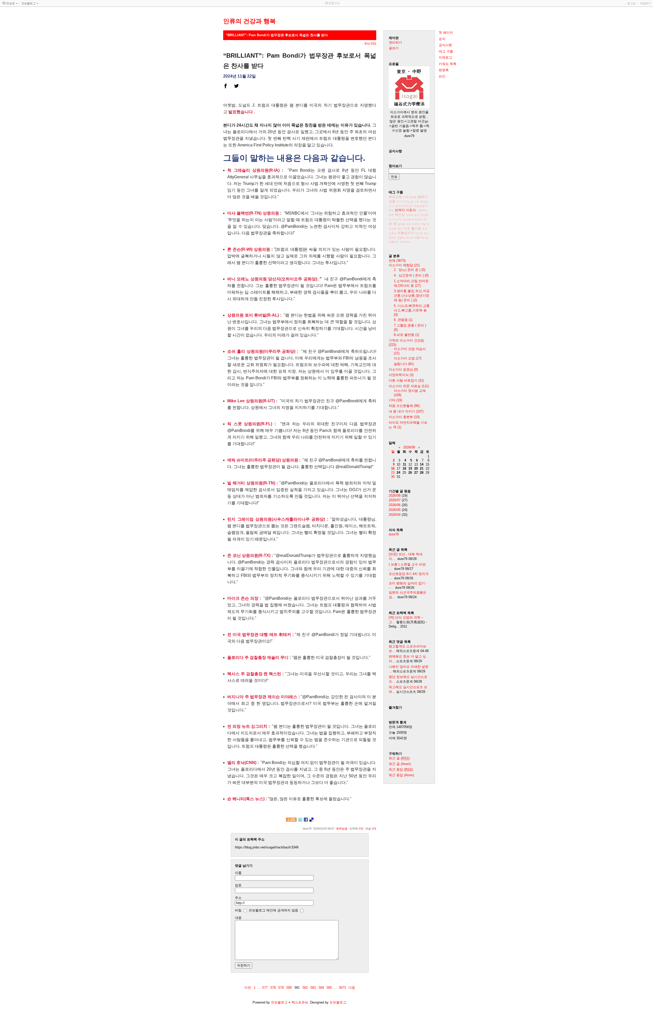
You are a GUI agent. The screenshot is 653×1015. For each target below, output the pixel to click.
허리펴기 (417, 219)
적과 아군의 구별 (415, 224)
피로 (400, 228)
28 (421, 472)
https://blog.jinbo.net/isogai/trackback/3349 (266, 847)
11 (404, 464)
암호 (238, 885)
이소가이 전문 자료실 (409, 386)
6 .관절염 (403, 320)
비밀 (238, 910)
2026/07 (394, 500)
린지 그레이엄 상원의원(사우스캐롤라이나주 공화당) (276, 519)
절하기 (423, 197)
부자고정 (395, 197)
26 (410, 472)
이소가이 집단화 (401, 219)
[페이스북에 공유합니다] (306, 820)
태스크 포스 (422, 233)
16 (393, 468)
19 (410, 468)
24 (398, 472)
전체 (397, 260)
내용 (238, 918)
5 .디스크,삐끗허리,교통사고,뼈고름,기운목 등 (412, 310)
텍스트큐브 (300, 1002)
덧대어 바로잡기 (404, 206)
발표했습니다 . (241, 112)
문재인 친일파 (397, 237)
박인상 (400, 215)
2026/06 (394, 505)
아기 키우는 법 (404, 201)
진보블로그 (279, 1002)
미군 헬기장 (412, 228)
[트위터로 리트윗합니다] (300, 820)
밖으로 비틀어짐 (415, 237)
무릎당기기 (405, 233)
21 (421, 468)
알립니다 (404, 364)
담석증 (401, 224)
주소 (238, 898)
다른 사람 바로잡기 (406, 380)
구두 (417, 201)
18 (404, 468)
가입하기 (645, 3)
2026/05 (394, 510)
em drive (405, 241)
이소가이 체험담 (404, 265)
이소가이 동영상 (403, 369)
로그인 (631, 3)
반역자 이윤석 (405, 210)
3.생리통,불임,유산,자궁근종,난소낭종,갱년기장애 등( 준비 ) (412, 295)
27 (416, 472)
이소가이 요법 (407, 358)
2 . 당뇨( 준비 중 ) (409, 270)
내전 (391, 215)
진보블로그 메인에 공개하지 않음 (273, 910)
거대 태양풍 (410, 197)
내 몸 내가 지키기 (406, 411)
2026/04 (394, 515)
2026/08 (409, 447)
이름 (238, 873)
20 (416, 468)
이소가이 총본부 (404, 417)
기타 (395, 400)
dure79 (394, 534)
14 (421, 464)
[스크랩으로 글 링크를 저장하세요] (291, 820)
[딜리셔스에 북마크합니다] (311, 820)
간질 (392, 201)
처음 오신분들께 (404, 406)
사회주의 (422, 210)
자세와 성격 (412, 215)
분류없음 (341, 828)
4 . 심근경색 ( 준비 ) (411, 275)
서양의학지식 (401, 375)
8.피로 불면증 (406, 335)
